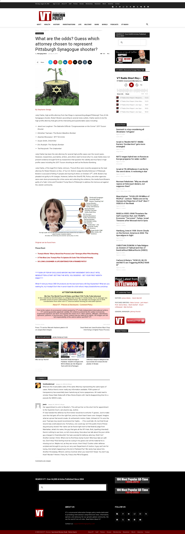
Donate (82, 4)
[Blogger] (112, 6)
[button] (147, 25)
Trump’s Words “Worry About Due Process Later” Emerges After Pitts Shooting (68, 254)
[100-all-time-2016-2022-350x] (132, 493)
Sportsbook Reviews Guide (59, 532)
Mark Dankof (133, 305)
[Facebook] (116, 6)
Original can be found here (45, 242)
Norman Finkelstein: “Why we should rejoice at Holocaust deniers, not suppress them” (132, 183)
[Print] (80, 62)
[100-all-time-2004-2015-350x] (132, 483)
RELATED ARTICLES (43, 337)
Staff (70, 4)
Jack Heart (144, 302)
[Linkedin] (65, 62)
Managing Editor (42, 53)
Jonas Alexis (126, 298)
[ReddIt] (70, 62)
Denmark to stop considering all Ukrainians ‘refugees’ (130, 130)
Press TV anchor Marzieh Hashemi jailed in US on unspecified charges (51, 329)
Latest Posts (120, 125)
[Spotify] (134, 6)
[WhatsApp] (60, 62)
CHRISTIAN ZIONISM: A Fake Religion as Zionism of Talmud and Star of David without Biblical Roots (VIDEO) (132, 247)
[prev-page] (36, 370)
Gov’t (39, 24)
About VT (64, 4)
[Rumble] (126, 6)
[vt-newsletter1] (131, 324)
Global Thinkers (121, 331)
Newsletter (98, 4)
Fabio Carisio (134, 302)
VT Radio (124, 24)
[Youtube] (148, 6)
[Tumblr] (85, 62)
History (56, 24)
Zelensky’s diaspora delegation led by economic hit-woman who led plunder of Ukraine (98, 362)
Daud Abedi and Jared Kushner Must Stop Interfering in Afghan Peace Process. (95, 329)
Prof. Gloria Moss (121, 305)
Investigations (69, 24)
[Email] (75, 62)
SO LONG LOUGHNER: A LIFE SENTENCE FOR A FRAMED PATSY (62, 261)
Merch (104, 4)
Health (47, 24)
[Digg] (90, 62)
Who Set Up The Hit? (42, 359)
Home (37, 30)
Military (88, 24)
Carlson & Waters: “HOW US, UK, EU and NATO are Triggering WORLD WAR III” (132, 262)
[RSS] (130, 6)
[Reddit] (123, 6)
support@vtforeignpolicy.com (84, 524)
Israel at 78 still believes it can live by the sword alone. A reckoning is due (132, 170)
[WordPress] (144, 6)
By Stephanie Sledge (43, 110)
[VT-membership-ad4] (132, 63)
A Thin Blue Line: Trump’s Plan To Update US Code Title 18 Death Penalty (65, 258)
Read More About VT (93, 519)
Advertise (110, 4)
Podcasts (114, 24)
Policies (75, 4)
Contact (117, 4)
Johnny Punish (135, 311)
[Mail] (119, 6)
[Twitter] (137, 6)
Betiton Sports (72, 532)
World (104, 24)
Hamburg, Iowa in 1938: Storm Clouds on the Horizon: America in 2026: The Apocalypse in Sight (132, 233)
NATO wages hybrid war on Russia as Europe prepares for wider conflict (132, 158)
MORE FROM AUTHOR (60, 337)
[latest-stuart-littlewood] (131, 286)
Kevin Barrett (137, 298)
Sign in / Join (56, 4)
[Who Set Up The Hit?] (47, 350)
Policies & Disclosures (69, 305)
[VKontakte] (141, 6)
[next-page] (40, 370)
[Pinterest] (55, 62)
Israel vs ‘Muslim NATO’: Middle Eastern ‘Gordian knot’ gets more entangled (130, 144)
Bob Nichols (128, 307)
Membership (89, 4)
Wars (97, 24)
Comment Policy (86, 305)
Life (79, 24)
